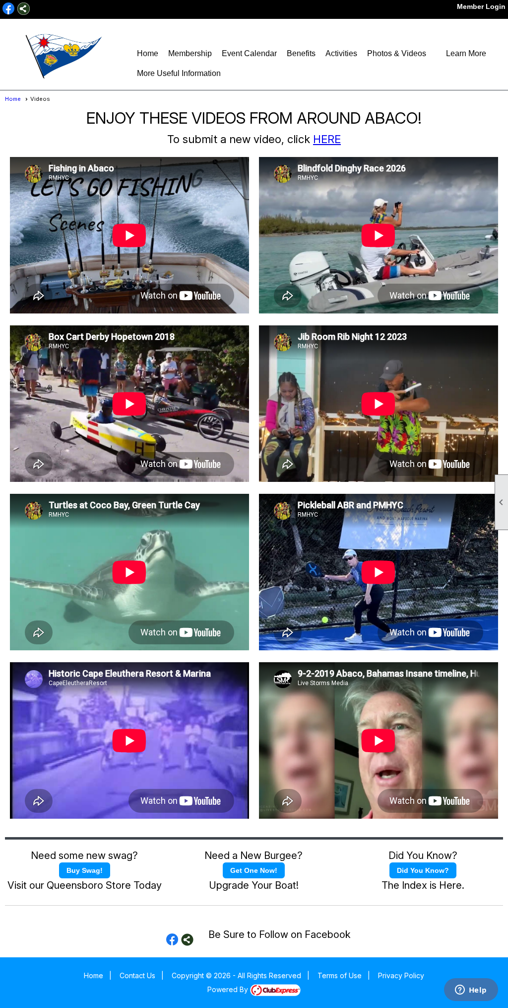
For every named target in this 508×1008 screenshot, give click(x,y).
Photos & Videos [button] (396, 53)
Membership (190, 53)
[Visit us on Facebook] (8, 8)
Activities (341, 53)
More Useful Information (179, 73)
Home (147, 53)
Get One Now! (253, 870)
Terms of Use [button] (340, 975)
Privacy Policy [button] (401, 975)
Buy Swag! (84, 870)
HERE (327, 139)
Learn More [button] (466, 53)
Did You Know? (423, 870)
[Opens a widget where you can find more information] (471, 990)
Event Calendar (249, 53)
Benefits (301, 53)
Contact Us (137, 975)
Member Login (481, 6)
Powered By (228, 989)
